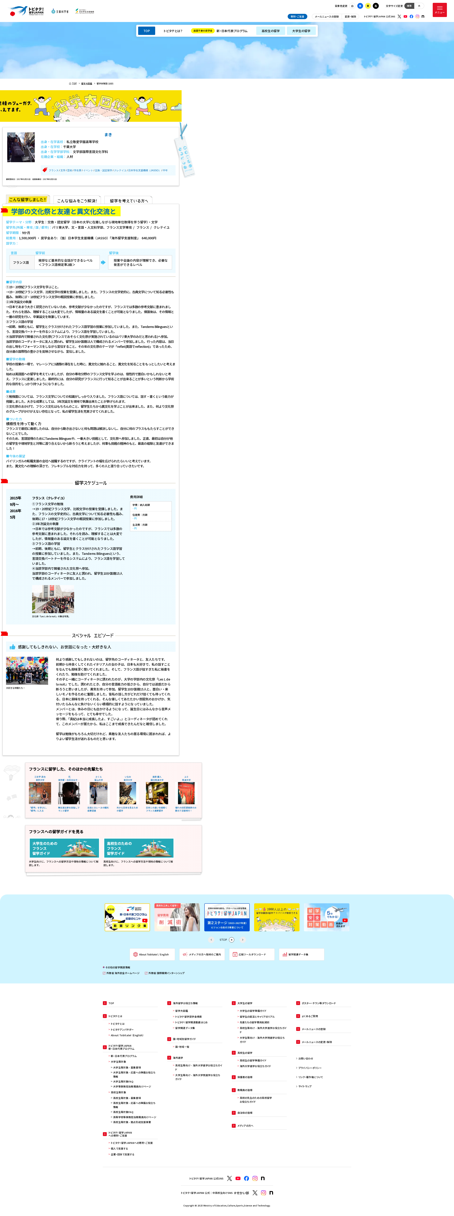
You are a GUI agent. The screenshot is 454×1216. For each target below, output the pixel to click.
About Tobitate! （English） (127, 1035)
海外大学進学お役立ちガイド (255, 1066)
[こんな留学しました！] (28, 199)
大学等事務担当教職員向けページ (132, 1086)
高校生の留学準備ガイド (253, 1060)
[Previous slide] (211, 940)
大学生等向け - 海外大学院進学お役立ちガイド (197, 1077)
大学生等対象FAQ (123, 1081)
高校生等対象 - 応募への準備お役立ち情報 (134, 1105)
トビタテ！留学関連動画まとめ (191, 1022)
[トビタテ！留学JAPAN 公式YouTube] (405, 16)
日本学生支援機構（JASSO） (144, 170)
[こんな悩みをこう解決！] (77, 199)
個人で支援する (119, 1148)
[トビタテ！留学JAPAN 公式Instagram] (417, 16)
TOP (146, 31)
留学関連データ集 (185, 1028)
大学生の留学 (301, 31)
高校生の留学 (271, 31)
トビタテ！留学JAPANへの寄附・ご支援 (132, 1143)
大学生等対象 (118, 1061)
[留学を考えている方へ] (128, 199)
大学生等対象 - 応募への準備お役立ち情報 (134, 1074)
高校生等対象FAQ (123, 1112)
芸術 (69, 170)
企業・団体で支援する (122, 1154)
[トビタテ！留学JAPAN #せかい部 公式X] (255, 1192)
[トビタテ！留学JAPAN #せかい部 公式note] (271, 1193)
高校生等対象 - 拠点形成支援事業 (132, 1122)
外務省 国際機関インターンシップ (165, 973)
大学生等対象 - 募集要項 (127, 1067)
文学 (62, 170)
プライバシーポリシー (310, 1068)
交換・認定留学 (103, 170)
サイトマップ (305, 1086)
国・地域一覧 (182, 1046)
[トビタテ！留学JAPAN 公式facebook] (411, 16)
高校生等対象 (118, 1092)
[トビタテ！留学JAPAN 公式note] (423, 16)
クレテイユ (120, 170)
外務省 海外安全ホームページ (121, 973)
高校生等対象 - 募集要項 (127, 1098)
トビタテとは (117, 1023)
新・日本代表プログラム (220, 31)
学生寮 (77, 170)
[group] (127, 917)
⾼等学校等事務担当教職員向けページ (134, 1117)
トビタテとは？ (173, 31)
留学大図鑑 (181, 1011)
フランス (54, 170)
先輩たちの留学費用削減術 (255, 1022)
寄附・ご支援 (297, 16)
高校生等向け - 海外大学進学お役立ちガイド (198, 1067)
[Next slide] (243, 940)
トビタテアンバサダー (122, 1029)
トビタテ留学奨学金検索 (188, 1016)
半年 (165, 170)
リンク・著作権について (310, 1077)
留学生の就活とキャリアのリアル (257, 1016)
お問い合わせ (305, 1058)
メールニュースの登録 (327, 16)
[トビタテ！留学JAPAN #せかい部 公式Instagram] (263, 1192)
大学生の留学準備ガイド (253, 1011)
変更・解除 (350, 16)
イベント (88, 170)
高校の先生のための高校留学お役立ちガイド (256, 1099)
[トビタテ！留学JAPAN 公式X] (399, 16)
